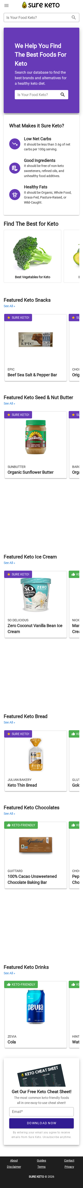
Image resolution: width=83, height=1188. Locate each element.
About (14, 1160)
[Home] (40, 8)
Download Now (41, 1123)
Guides (41, 1160)
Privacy (69, 1166)
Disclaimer (14, 1166)
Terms (41, 1166)
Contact (69, 1160)
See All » (9, 306)
